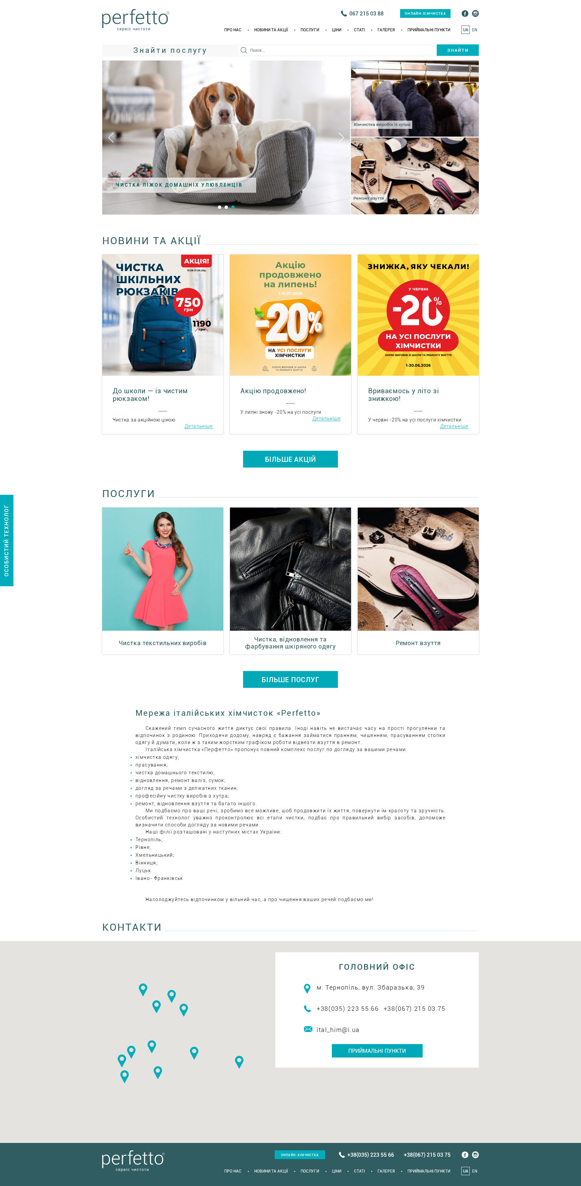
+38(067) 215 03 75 (415, 1008)
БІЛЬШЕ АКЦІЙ (290, 459)
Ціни (336, 30)
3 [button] (233, 207)
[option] (226, 138)
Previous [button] (111, 138)
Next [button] (341, 138)
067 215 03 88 (366, 13)
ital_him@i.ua (338, 1029)
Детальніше (199, 426)
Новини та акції (271, 30)
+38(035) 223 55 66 (348, 1008)
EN (474, 30)
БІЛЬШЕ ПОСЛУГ (290, 680)
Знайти (458, 50)
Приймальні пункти (429, 30)
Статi (359, 30)
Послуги (310, 30)
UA (465, 30)
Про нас (232, 30)
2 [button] (226, 207)
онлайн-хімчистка (425, 13)
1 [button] (219, 207)
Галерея (386, 30)
